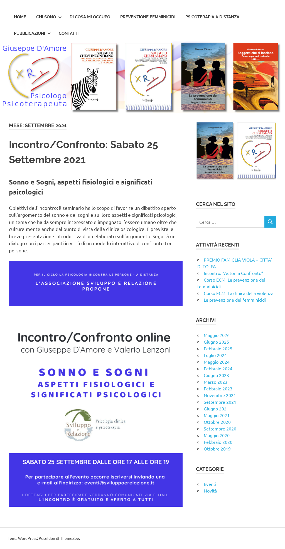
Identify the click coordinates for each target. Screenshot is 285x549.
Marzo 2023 (215, 382)
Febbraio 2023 (218, 388)
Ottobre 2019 (217, 448)
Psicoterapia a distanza (212, 16)
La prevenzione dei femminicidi (235, 299)
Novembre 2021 (220, 395)
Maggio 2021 (217, 415)
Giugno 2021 (216, 408)
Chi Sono (46, 16)
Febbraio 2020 (218, 442)
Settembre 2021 (220, 402)
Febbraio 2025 (218, 348)
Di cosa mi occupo (90, 16)
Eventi (210, 484)
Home (20, 16)
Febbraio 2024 (218, 368)
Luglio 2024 (215, 355)
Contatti (68, 33)
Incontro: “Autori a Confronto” (233, 273)
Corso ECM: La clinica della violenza (238, 293)
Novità (210, 490)
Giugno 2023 (216, 375)
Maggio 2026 (217, 335)
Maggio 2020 (217, 435)
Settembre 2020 (220, 428)
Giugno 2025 (216, 341)
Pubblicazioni (29, 33)
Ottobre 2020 (217, 422)
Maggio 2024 (217, 362)
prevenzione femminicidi (147, 16)
